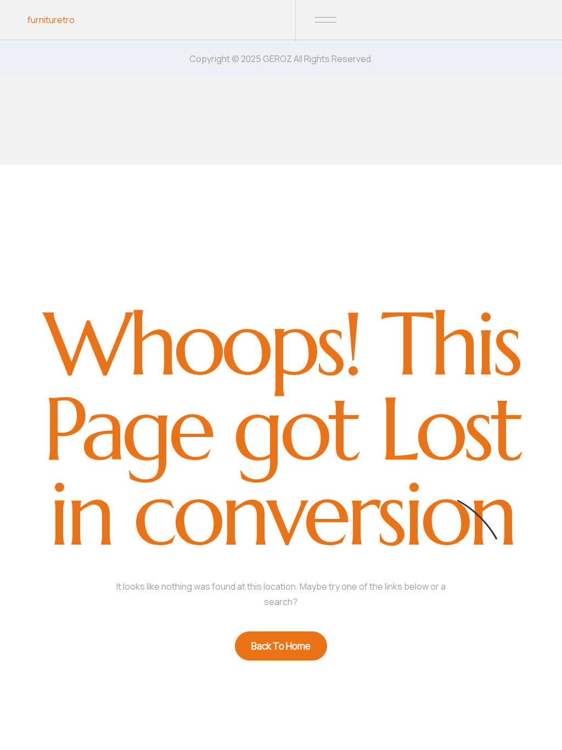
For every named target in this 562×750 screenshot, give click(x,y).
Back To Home (281, 646)
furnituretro (51, 20)
